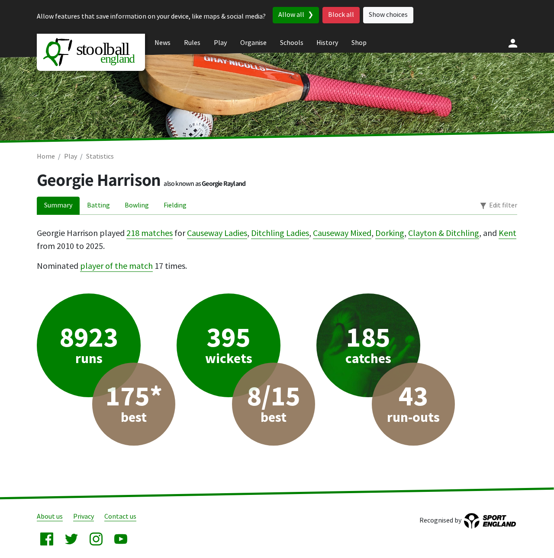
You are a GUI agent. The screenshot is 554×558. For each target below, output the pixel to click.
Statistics (100, 157)
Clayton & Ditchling (443, 233)
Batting (98, 205)
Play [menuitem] (220, 43)
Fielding (175, 205)
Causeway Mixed (342, 233)
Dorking (389, 233)
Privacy (83, 517)
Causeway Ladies (217, 233)
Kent (507, 233)
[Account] (512, 43)
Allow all (291, 15)
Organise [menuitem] (253, 43)
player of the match (116, 266)
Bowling (137, 205)
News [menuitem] (163, 43)
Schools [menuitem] (291, 43)
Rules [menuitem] (192, 43)
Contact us (120, 517)
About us (50, 517)
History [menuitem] (327, 43)
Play (70, 157)
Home (46, 157)
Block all (341, 15)
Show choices (388, 15)
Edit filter (503, 205)
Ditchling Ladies (280, 233)
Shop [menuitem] (359, 43)
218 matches (149, 233)
